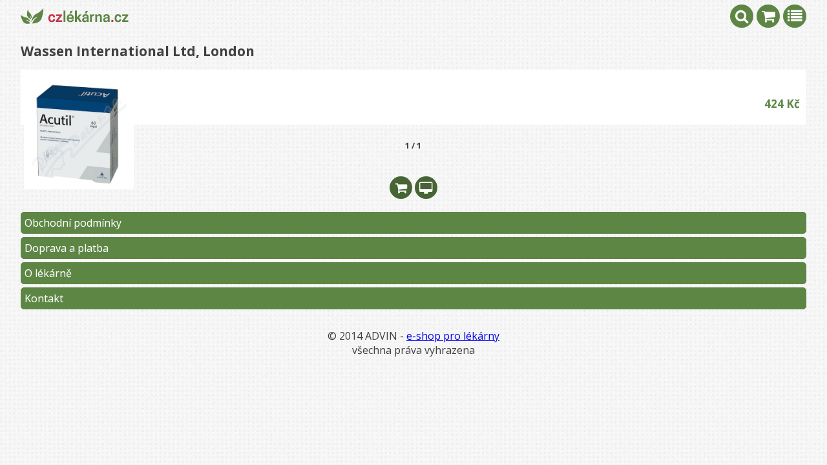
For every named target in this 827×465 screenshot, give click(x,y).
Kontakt (44, 298)
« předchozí (162, 145)
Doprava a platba (67, 248)
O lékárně (48, 273)
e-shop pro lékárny (452, 336)
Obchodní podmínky (73, 223)
